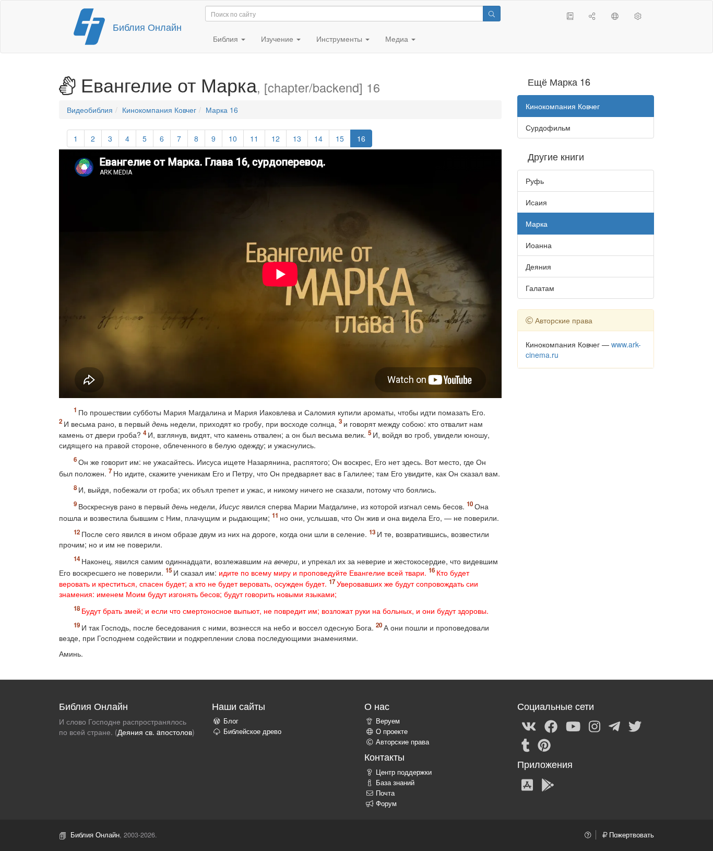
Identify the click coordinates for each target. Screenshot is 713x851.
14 (318, 138)
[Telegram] (614, 725)
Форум (386, 803)
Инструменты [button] (340, 38)
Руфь (535, 181)
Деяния (538, 266)
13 (297, 138)
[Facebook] (550, 725)
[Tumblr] (525, 744)
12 (275, 138)
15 (340, 138)
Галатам (540, 288)
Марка (537, 223)
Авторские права (402, 742)
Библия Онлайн (147, 26)
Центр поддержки (404, 772)
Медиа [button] (397, 38)
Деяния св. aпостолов (154, 732)
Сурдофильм (548, 127)
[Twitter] (634, 725)
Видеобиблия (90, 109)
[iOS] (527, 784)
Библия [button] (226, 38)
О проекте (392, 731)
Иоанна (539, 245)
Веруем (388, 721)
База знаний (395, 782)
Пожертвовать (630, 835)
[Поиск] (492, 13)
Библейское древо (252, 731)
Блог (231, 721)
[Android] (547, 784)
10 (233, 138)
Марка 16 (222, 109)
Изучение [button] (278, 38)
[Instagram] (594, 725)
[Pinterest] (544, 744)
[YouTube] (573, 725)
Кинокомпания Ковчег (159, 109)
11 (254, 138)
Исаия (536, 202)
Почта (385, 793)
